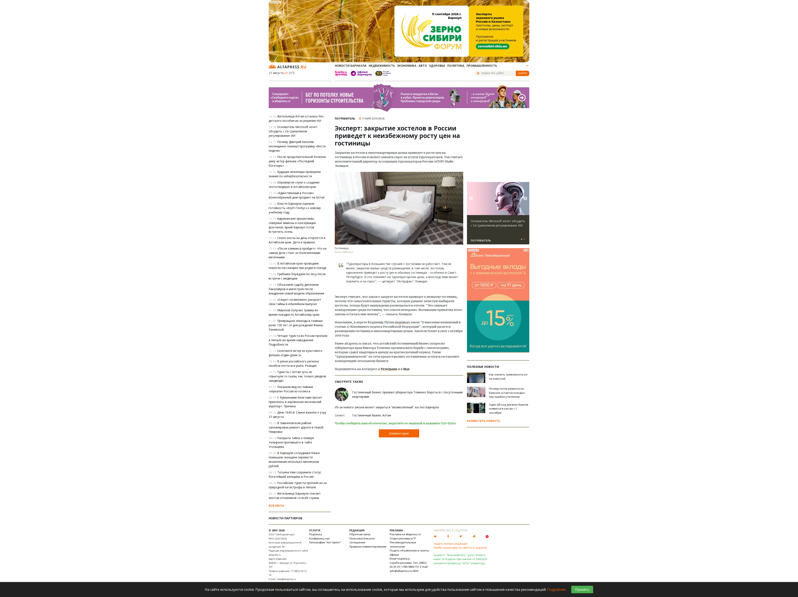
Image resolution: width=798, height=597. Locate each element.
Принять (582, 589)
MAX (416, 571)
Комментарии (399, 433)
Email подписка (400, 558)
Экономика (406, 66)
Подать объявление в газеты (409, 550)
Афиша (394, 554)
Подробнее (556, 589)
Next (525, 199)
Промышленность (482, 66)
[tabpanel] (498, 215)
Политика (455, 66)
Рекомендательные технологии (403, 544)
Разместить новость (483, 421)
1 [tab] (522, 239)
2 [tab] (524, 239)
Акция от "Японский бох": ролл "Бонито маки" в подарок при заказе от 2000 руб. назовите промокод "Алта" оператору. (461, 559)
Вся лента (276, 505)
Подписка (315, 534)
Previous (471, 199)
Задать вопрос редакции (450, 543)
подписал (402, 322)
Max (406, 369)
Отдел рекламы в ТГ (403, 538)
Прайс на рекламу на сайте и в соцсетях (460, 547)
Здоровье (437, 66)
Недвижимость (382, 66)
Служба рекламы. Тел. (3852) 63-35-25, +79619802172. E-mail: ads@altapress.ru (409, 567)
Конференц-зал (319, 538)
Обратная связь (360, 534)
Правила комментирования (367, 546)
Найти (522, 73)
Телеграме (389, 369)
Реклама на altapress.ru (405, 534)
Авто (423, 66)
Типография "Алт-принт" (325, 542)
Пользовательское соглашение (362, 540)
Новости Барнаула (351, 66)
